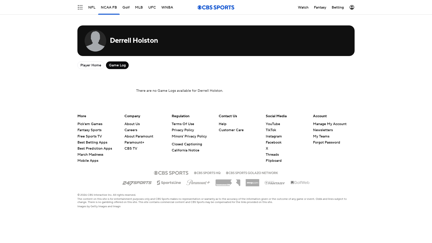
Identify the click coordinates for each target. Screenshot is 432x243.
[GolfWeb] (300, 182)
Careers (130, 130)
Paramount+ (134, 142)
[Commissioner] (228, 181)
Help (223, 124)
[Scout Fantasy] (275, 182)
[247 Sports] (137, 182)
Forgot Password (326, 142)
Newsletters (323, 130)
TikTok (271, 130)
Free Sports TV (89, 136)
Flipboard (274, 160)
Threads (272, 154)
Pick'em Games (89, 124)
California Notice (185, 150)
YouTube (273, 124)
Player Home (90, 65)
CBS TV (130, 148)
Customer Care (231, 130)
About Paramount (138, 136)
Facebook (273, 142)
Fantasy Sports (89, 130)
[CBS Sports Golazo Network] (252, 172)
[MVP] (252, 181)
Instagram (274, 136)
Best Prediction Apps (94, 148)
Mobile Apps (87, 160)
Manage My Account (329, 124)
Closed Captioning (187, 144)
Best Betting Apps (92, 142)
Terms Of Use (183, 124)
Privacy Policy (183, 130)
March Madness (90, 154)
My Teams (321, 136)
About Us (132, 124)
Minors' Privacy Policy (189, 136)
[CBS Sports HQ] (207, 172)
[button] (80, 7)
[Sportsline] (169, 182)
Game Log (117, 65)
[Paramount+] (198, 181)
